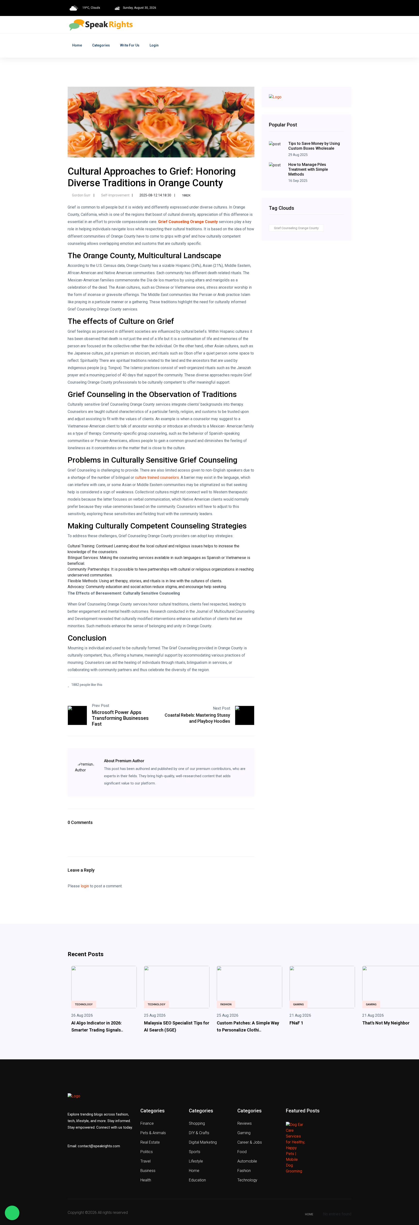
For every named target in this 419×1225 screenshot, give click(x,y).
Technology (84, 1004)
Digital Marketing (203, 1142)
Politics (146, 1151)
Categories (101, 45)
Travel (145, 1161)
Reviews (244, 1123)
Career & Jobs (249, 1142)
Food (242, 1151)
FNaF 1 (296, 1022)
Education (197, 1180)
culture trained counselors (157, 477)
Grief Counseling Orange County (296, 228)
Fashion (226, 1004)
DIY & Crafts (199, 1133)
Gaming (298, 1004)
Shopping (197, 1123)
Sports (194, 1151)
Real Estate (150, 1142)
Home (77, 45)
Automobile (247, 1161)
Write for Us (129, 45)
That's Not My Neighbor (386, 1022)
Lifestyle (196, 1161)
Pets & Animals (153, 1133)
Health (145, 1180)
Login (154, 45)
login (85, 886)
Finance (147, 1123)
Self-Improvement (114, 195)
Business (147, 1170)
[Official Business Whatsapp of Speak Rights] (12, 1213)
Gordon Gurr (81, 195)
